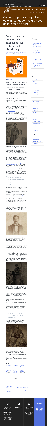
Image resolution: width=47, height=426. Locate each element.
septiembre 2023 (36, 79)
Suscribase (42, 9)
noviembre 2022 (36, 86)
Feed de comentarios (37, 141)
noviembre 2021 (36, 90)
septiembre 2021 (36, 94)
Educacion (35, 117)
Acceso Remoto (36, 101)
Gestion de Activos (36, 121)
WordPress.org (35, 143)
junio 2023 (35, 83)
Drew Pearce (9, 79)
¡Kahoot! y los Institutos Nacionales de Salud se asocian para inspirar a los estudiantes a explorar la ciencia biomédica (16, 370)
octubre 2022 (35, 88)
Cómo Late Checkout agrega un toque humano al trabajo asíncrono (23, 368)
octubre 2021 (35, 92)
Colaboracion (12, 52)
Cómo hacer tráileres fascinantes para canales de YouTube (37, 43)
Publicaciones (33, 12)
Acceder (34, 137)
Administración (35, 103)
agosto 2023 (35, 81)
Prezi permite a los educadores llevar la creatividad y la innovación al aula (8, 368)
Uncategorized (35, 130)
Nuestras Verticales (33, 9)
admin (7, 52)
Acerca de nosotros (22, 9)
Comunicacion (18, 52)
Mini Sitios (41, 12)
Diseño (34, 114)
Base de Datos (35, 108)
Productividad (23, 52)
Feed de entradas (36, 139)
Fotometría (35, 119)
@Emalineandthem (11, 111)
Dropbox (9, 302)
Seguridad (7, 53)
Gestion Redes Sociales (37, 123)
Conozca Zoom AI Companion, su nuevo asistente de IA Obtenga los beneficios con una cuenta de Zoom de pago (37, 61)
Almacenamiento (36, 106)
